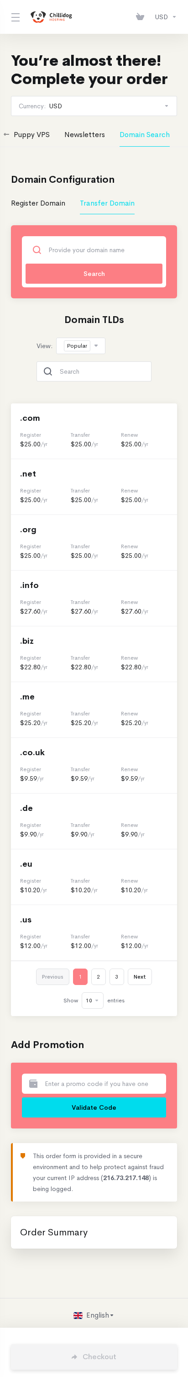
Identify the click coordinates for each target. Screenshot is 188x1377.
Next (140, 977)
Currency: (40, 106)
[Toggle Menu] (14, 17)
